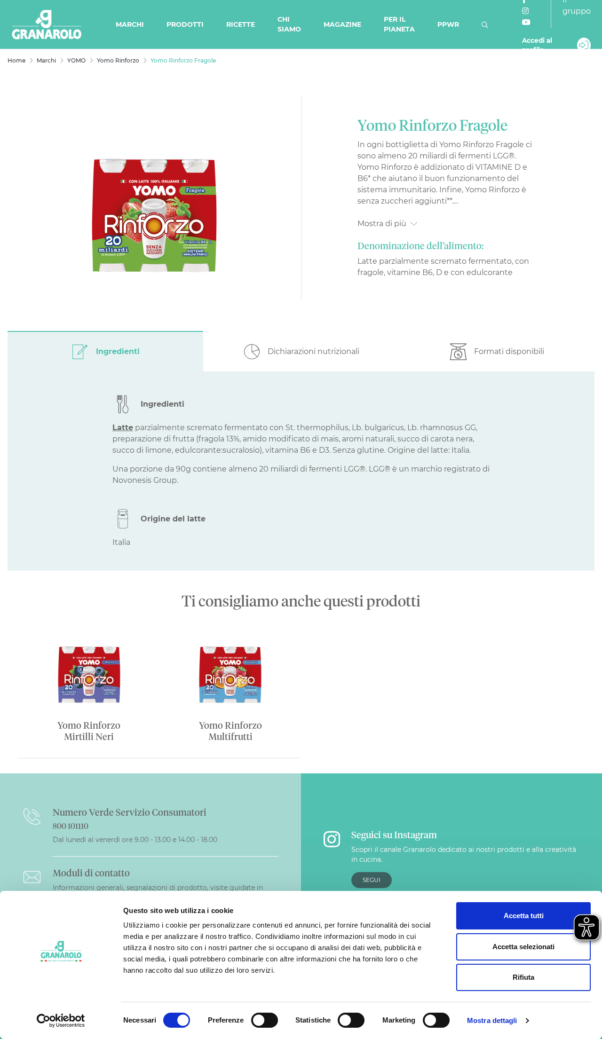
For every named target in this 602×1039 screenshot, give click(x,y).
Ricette (240, 24)
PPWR (448, 24)
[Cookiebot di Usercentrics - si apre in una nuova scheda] (61, 1021)
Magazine (342, 24)
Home (16, 60)
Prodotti (185, 24)
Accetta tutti (524, 916)
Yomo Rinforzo (118, 60)
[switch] (264, 1020)
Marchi (130, 24)
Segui (371, 879)
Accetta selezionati (523, 947)
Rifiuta (523, 977)
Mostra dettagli (492, 1020)
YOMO (76, 60)
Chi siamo (289, 24)
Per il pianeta (399, 24)
